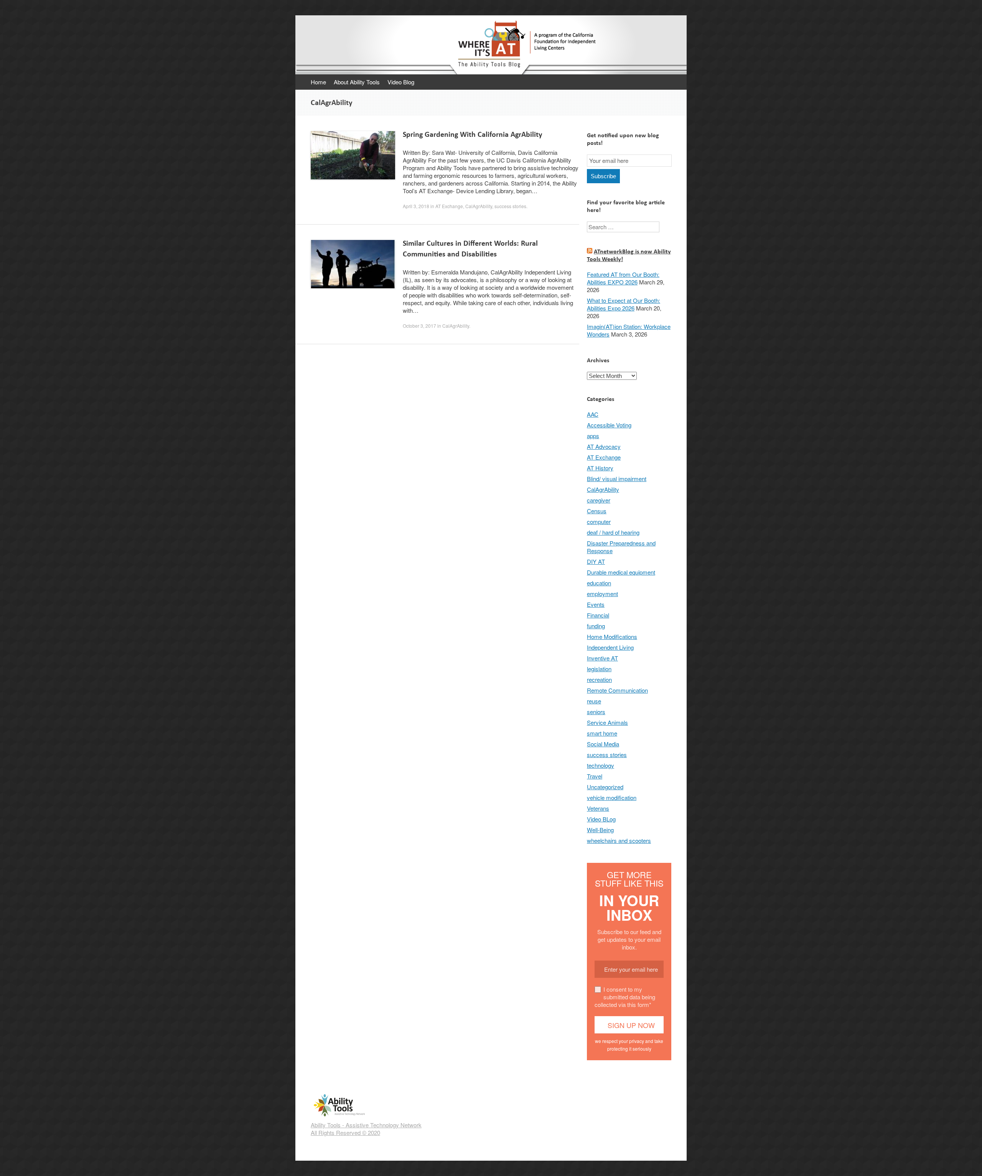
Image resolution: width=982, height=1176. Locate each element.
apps (593, 436)
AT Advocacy (604, 446)
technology (600, 765)
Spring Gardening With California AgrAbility (472, 134)
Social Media (603, 744)
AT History (600, 468)
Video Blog (400, 82)
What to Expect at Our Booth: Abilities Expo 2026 (623, 304)
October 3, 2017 (419, 325)
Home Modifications (612, 636)
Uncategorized (605, 787)
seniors (596, 712)
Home (318, 82)
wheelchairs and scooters (619, 840)
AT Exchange (449, 206)
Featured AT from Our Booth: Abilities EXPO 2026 (623, 278)
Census (596, 511)
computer (599, 521)
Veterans (598, 808)
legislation (599, 669)
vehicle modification (611, 797)
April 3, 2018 (416, 206)
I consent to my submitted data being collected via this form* (625, 996)
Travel (594, 776)
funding (596, 626)
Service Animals (607, 722)
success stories (510, 206)
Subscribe (603, 176)
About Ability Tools (357, 82)
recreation (599, 679)
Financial (598, 615)
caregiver (598, 500)
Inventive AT (602, 658)
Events (596, 604)
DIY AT (596, 561)
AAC (592, 414)
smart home (602, 733)
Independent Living (610, 647)
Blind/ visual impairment (616, 479)
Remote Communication (617, 690)
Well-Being (600, 830)
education (599, 583)
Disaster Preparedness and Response (621, 547)
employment (602, 594)
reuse (594, 701)
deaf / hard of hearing (613, 532)
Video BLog (601, 819)
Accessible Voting (609, 425)
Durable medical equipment (621, 572)
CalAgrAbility (478, 206)
